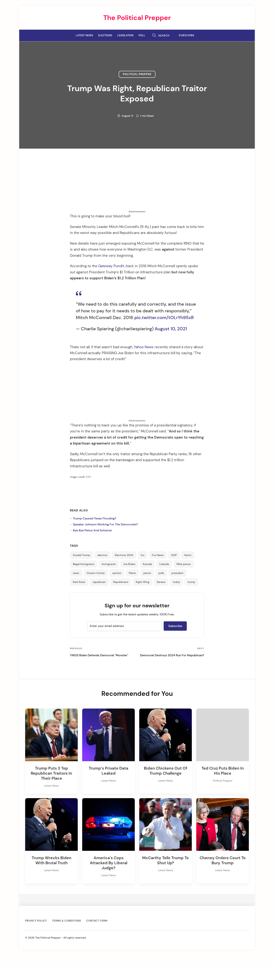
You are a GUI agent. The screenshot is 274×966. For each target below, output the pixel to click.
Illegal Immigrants (83, 564)
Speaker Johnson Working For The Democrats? (105, 524)
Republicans (120, 582)
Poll (142, 35)
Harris (187, 555)
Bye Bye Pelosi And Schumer (92, 530)
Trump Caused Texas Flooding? (94, 518)
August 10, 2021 (171, 329)
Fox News (158, 555)
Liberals (164, 564)
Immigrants (109, 564)
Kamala (147, 564)
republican (99, 582)
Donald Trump (81, 555)
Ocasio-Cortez (96, 573)
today (176, 582)
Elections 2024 (124, 555)
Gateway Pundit (111, 266)
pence (147, 573)
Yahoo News (144, 347)
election (102, 555)
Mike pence (184, 564)
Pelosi (132, 573)
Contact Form (96, 920)
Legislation (125, 35)
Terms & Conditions (66, 920)
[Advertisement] (137, 184)
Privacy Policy (36, 920)
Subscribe (187, 35)
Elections (105, 35)
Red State (79, 582)
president (177, 573)
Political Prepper (137, 74)
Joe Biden (129, 564)
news (76, 573)
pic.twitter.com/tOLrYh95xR (164, 317)
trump (191, 582)
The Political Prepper (137, 17)
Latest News (84, 35)
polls (161, 573)
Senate (161, 582)
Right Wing (142, 582)
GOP (174, 555)
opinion (116, 573)
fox (142, 555)
